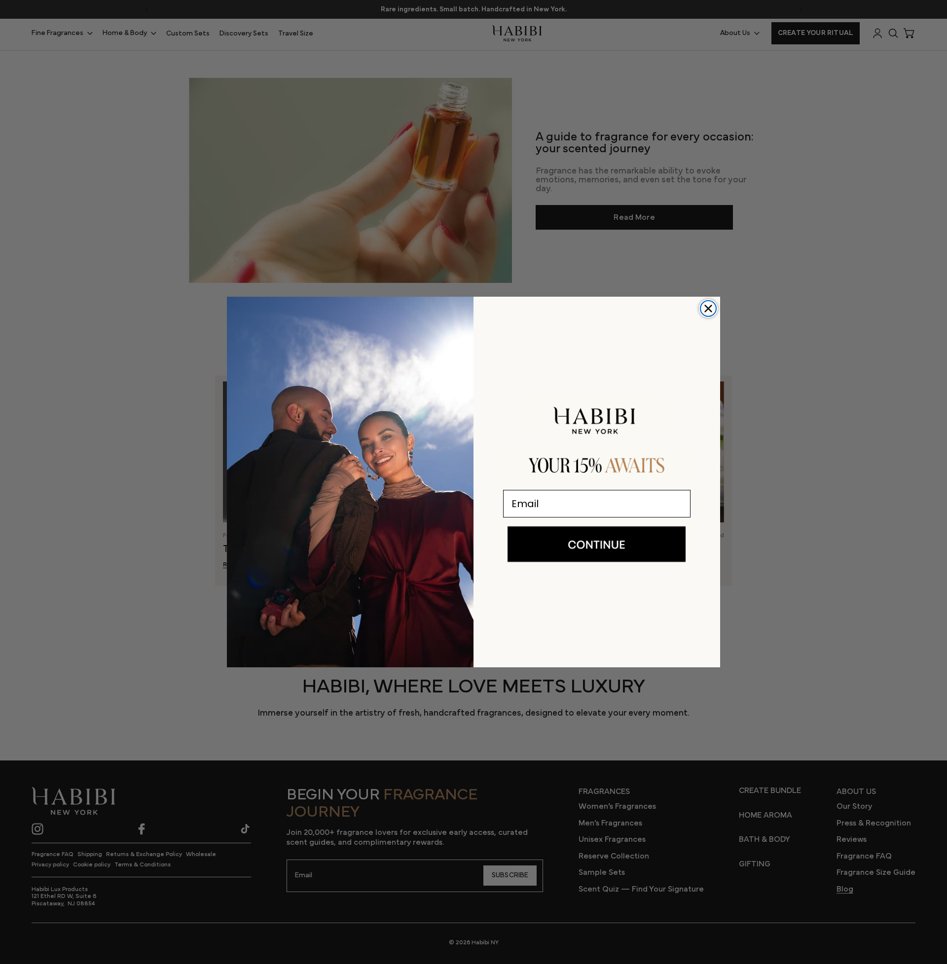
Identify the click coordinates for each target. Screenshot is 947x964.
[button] (596, 544)
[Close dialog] (708, 308)
